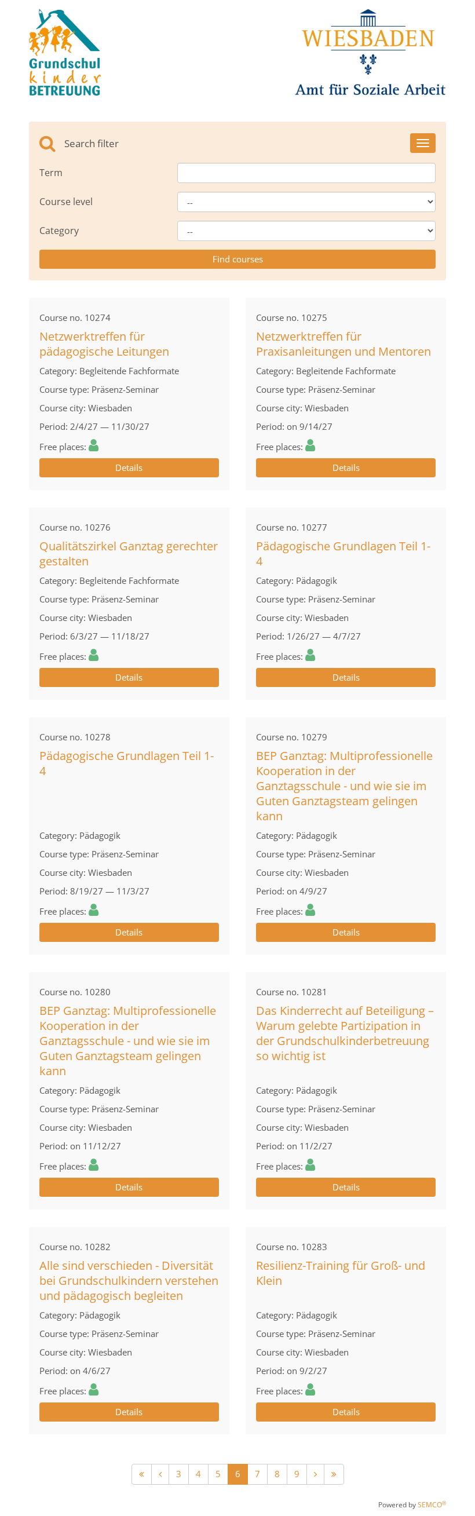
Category (59, 230)
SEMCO (432, 1505)
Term (51, 172)
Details (128, 467)
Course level (66, 201)
